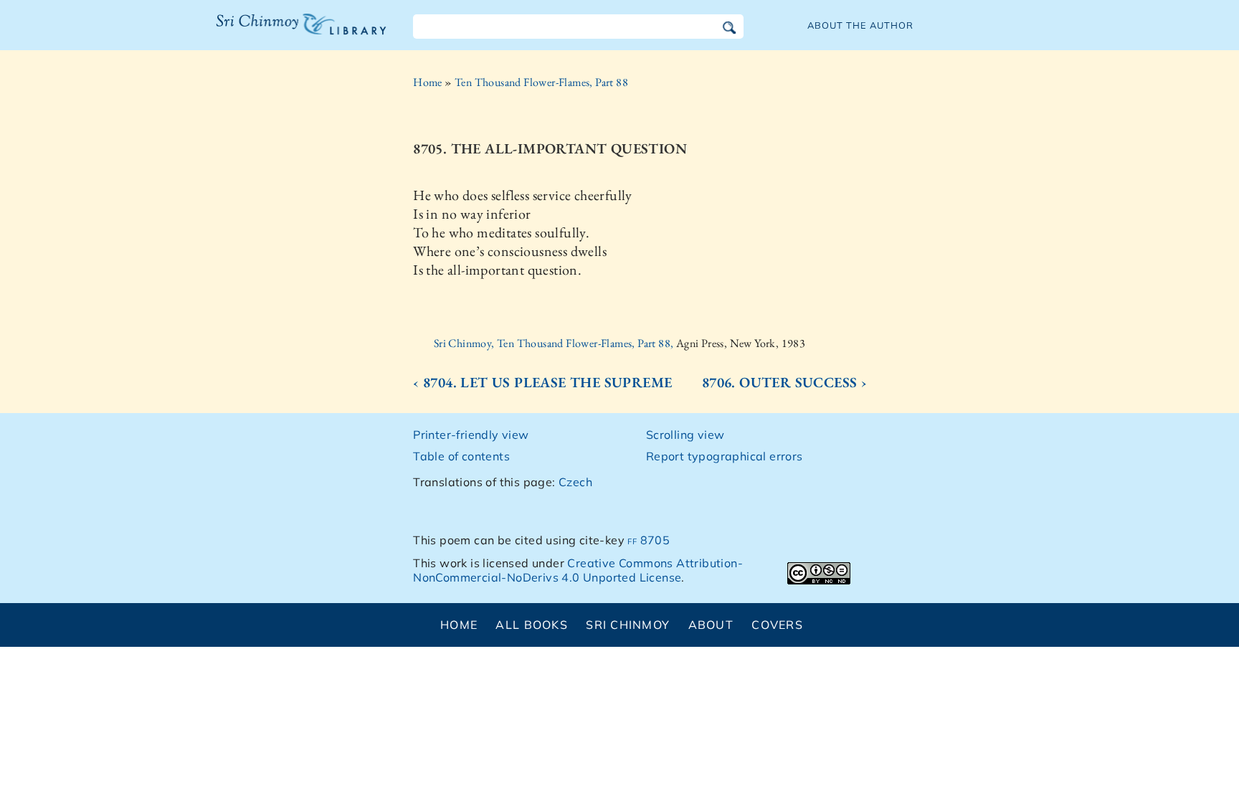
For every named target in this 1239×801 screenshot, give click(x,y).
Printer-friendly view (470, 434)
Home (427, 82)
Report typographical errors (724, 456)
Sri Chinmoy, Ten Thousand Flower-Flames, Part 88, (555, 343)
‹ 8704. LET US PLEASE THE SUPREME (542, 382)
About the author (860, 25)
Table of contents (461, 456)
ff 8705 (648, 540)
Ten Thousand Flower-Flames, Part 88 (541, 82)
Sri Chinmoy (628, 624)
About (711, 624)
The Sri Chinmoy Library (272, 33)
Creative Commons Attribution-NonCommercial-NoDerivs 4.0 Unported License (578, 570)
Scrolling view (685, 434)
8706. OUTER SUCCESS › (784, 382)
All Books (531, 624)
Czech (575, 482)
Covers (777, 624)
